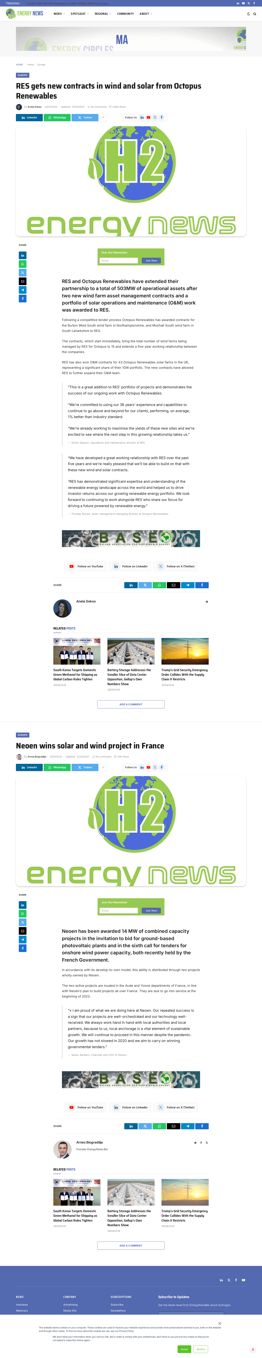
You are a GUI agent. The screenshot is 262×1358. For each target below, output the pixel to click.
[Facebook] (22, 298)
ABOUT (144, 13)
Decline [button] (201, 1349)
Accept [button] (184, 1349)
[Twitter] (22, 272)
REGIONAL (101, 13)
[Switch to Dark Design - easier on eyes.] (248, 13)
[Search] (254, 14)
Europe (41, 64)
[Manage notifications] (253, 1349)
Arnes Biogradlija (37, 756)
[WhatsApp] (22, 264)
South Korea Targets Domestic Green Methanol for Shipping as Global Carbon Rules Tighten (75, 675)
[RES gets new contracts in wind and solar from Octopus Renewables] (131, 181)
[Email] (22, 281)
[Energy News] (25, 14)
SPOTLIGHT (78, 13)
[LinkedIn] (22, 255)
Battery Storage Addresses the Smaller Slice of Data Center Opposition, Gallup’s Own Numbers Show (129, 677)
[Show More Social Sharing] (103, 117)
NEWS (58, 13)
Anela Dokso (34, 106)
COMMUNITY (125, 13)
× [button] (220, 1322)
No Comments (99, 106)
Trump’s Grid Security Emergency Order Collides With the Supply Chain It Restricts (69, 3)
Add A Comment (131, 704)
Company (69, 1297)
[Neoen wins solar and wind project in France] (131, 831)
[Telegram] (22, 290)
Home (30, 64)
